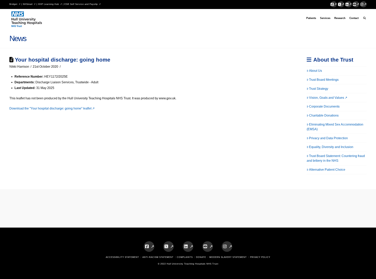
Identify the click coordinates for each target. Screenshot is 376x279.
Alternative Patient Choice (327, 169)
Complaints (185, 257)
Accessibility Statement (122, 257)
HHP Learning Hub (48, 4)
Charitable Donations (324, 115)
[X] (341, 4)
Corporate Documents (324, 106)
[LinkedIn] (348, 4)
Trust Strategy (318, 88)
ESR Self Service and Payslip (81, 4)
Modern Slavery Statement (228, 257)
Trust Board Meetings (324, 79)
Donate (201, 257)
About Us (315, 70)
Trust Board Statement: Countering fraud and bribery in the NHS (336, 158)
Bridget (13, 4)
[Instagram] (363, 4)
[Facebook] (334, 4)
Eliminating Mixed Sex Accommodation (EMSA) (335, 127)
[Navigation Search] (364, 19)
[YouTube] (356, 4)
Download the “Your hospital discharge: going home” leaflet (50, 108)
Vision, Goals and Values (326, 97)
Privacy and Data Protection (328, 138)
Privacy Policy (260, 257)
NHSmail (28, 4)
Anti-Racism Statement (158, 257)
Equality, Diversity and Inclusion (331, 147)
